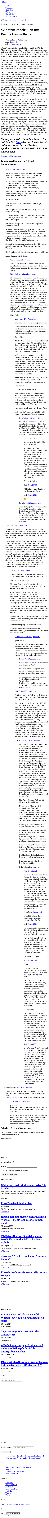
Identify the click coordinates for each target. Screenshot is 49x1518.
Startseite (8, 1491)
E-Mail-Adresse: (7, 1447)
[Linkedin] (5, 22)
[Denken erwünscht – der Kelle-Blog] (15, 20)
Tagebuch (9, 8)
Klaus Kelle (9, 14)
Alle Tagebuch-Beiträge (9, 1287)
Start (7, 6)
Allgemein (9, 1483)
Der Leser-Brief (11, 1485)
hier (18, 142)
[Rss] (7, 22)
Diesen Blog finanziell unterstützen (18, 1467)
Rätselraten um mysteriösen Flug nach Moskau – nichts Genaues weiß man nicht (23, 1219)
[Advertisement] (16, 1297)
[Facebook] (3, 22)
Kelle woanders (11, 16)
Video (7, 12)
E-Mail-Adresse (7, 1162)
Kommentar (6, 1139)
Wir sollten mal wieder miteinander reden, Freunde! (25, 1456)
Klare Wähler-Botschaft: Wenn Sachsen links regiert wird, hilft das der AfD (24, 1364)
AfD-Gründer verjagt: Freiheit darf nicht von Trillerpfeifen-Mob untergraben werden (22, 1348)
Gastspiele (9, 10)
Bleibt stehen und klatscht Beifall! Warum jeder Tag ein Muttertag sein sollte (22, 1317)
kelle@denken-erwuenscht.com (18, 1504)
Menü (4, 2)
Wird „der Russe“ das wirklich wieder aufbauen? (23, 1458)
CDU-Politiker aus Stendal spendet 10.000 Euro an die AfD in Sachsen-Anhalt (21, 1239)
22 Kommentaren (15, 44)
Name (4, 1158)
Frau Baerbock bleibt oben (16, 1203)
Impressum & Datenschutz (14, 1471)
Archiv (3, 1513)
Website (4, 1166)
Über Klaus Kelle (11, 1473)
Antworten (21, 169)
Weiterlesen (5, 1212)
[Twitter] (1, 22)
